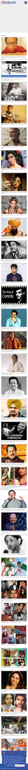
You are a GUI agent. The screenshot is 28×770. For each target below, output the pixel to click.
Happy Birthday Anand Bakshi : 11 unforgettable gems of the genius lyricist (13, 328)
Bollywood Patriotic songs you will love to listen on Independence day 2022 (13, 238)
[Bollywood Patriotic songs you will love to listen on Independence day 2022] (14, 227)
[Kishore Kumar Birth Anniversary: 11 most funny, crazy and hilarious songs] (14, 250)
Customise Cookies (19, 765)
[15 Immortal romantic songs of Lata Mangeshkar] (14, 544)
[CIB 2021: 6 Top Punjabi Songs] (14, 635)
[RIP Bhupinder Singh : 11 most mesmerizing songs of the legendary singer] (14, 363)
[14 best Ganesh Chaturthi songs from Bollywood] (14, 748)
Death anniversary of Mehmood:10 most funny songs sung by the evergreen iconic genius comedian (12, 306)
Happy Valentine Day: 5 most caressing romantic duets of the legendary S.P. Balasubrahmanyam (13, 509)
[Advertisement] (14, 19)
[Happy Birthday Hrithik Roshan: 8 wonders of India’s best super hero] (14, 590)
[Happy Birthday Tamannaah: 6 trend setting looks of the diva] (14, 680)
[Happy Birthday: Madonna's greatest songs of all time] (14, 205)
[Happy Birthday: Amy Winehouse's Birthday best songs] (14, 159)
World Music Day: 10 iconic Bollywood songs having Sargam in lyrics (12, 79)
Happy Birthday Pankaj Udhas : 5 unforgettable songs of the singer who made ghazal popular (13, 464)
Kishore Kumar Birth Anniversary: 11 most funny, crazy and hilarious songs (13, 260)
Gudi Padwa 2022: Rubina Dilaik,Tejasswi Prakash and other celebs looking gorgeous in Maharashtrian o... (13, 487)
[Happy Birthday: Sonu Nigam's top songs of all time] (14, 273)
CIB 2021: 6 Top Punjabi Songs (9, 644)
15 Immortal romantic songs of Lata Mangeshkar (13, 554)
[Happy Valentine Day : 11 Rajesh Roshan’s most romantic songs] (14, 522)
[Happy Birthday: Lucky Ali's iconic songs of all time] (14, 137)
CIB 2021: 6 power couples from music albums (12, 667)
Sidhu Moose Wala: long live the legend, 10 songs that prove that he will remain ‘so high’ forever (13, 419)
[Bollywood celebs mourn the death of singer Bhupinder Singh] (14, 386)
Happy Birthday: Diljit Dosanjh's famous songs (12, 101)
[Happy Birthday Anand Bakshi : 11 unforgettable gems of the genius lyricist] (14, 318)
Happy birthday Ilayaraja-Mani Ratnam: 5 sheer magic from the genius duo (13, 442)
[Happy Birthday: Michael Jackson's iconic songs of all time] (14, 182)
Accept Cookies (9, 765)
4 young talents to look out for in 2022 (10, 622)
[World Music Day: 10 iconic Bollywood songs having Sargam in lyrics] (14, 69)
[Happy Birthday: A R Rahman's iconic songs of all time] (14, 114)
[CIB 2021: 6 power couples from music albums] (14, 657)
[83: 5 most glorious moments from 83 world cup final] (14, 725)
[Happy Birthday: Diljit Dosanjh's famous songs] (14, 92)
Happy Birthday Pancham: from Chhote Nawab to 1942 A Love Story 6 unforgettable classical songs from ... (13, 57)
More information (13, 763)
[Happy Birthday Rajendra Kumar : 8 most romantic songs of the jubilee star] (14, 340)
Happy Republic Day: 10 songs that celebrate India (13, 577)
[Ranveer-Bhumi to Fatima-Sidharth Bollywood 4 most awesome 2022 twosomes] (14, 703)
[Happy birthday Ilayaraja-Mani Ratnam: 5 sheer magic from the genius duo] (14, 431)
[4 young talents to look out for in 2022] (14, 612)
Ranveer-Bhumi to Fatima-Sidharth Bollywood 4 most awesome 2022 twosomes (13, 713)
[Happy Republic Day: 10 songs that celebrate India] (14, 567)
